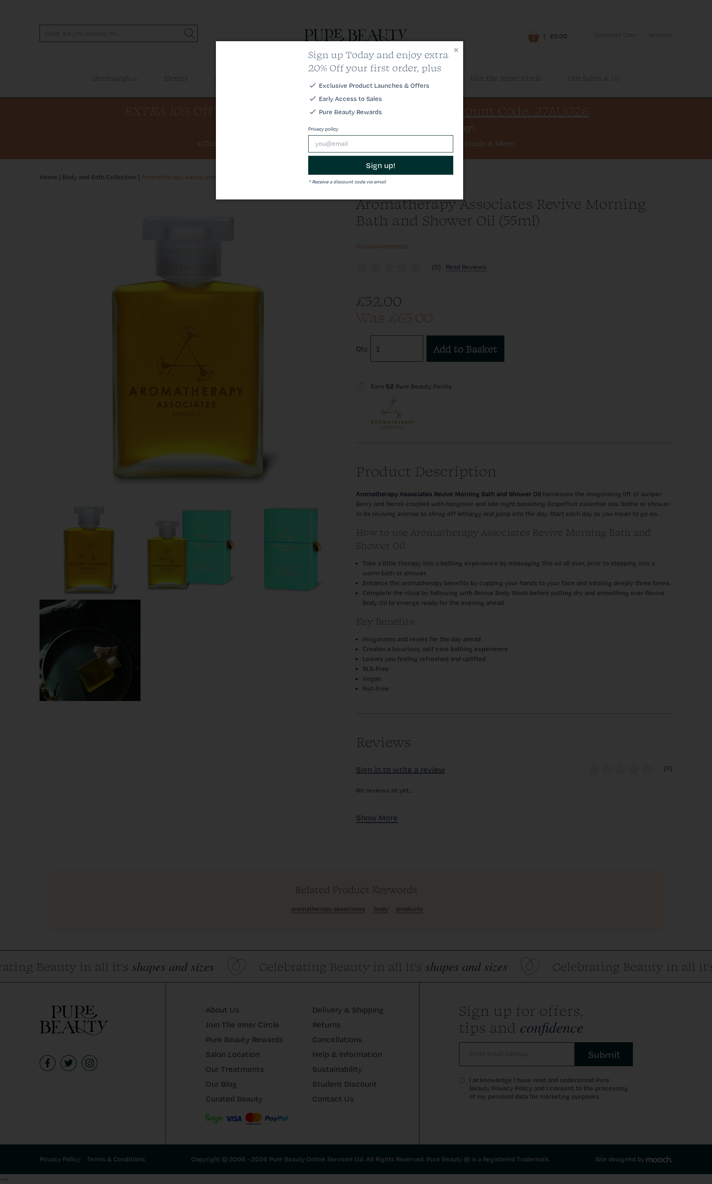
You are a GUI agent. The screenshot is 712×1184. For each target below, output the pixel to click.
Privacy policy (323, 129)
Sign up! (381, 165)
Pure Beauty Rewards (350, 112)
